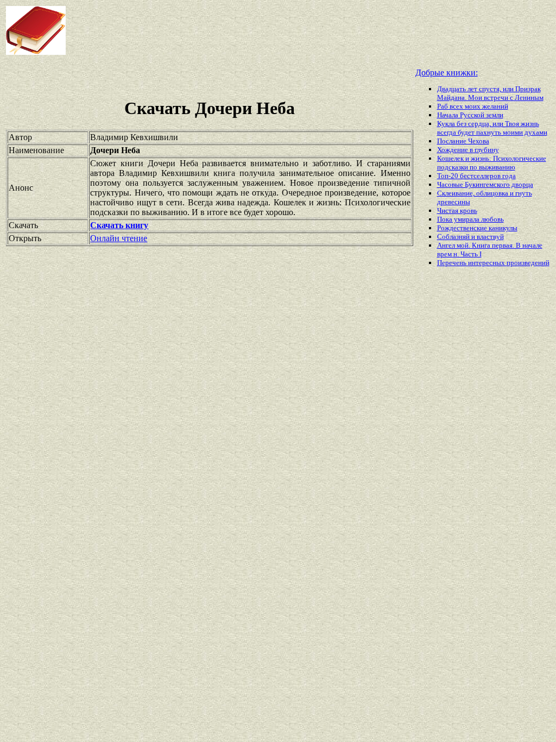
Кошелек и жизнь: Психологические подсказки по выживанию (491, 162)
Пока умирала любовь (470, 219)
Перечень (452, 263)
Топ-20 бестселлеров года (476, 176)
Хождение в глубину (468, 150)
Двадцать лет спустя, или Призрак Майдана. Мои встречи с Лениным (490, 93)
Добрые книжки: (446, 72)
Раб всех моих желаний (472, 106)
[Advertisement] (265, 30)
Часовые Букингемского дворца (485, 184)
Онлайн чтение (118, 238)
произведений (528, 263)
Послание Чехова (463, 141)
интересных (487, 263)
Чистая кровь (457, 210)
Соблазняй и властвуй (470, 236)
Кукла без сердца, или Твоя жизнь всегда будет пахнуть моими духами (492, 128)
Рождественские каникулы (477, 228)
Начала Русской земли (470, 115)
